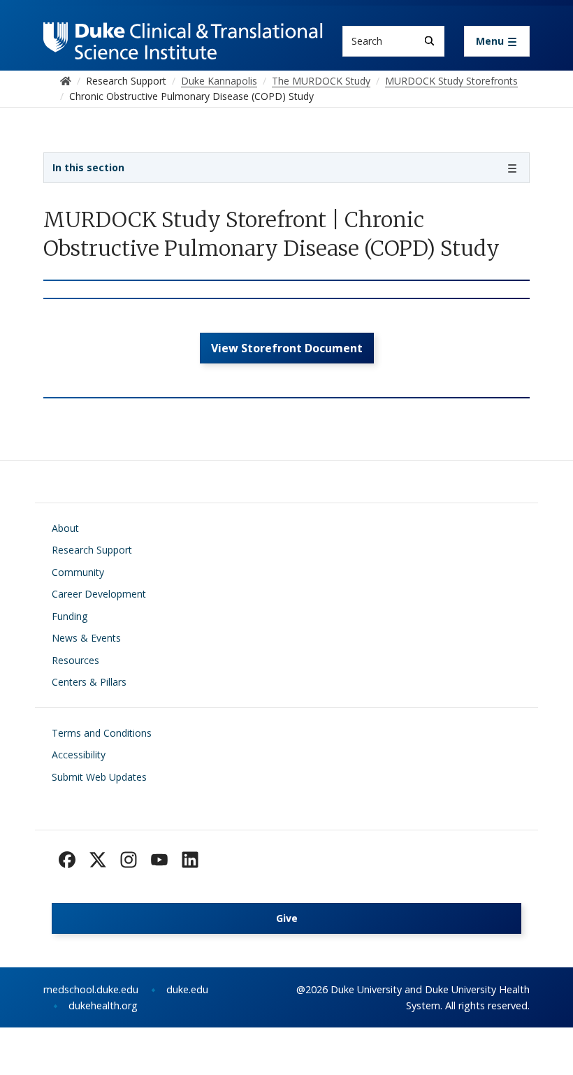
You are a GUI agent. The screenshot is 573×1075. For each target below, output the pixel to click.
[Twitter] (97, 859)
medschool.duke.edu (90, 989)
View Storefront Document (287, 348)
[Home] (183, 35)
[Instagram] (128, 859)
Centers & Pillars (89, 681)
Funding (69, 616)
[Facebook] (67, 859)
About (65, 528)
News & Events (86, 637)
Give (287, 918)
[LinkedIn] (190, 859)
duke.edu (187, 989)
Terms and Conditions (102, 732)
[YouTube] (159, 859)
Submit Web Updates (99, 777)
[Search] (429, 41)
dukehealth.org (103, 1005)
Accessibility (79, 754)
